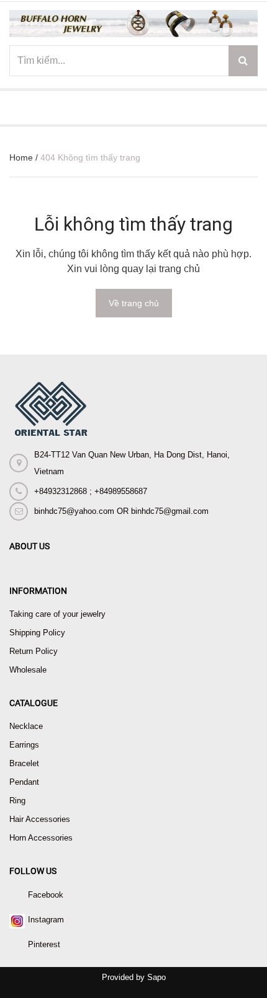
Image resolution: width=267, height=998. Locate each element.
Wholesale (28, 669)
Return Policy (33, 651)
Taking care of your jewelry (57, 614)
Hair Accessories (39, 819)
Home (21, 157)
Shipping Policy (37, 632)
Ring (17, 800)
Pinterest (44, 944)
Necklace (26, 726)
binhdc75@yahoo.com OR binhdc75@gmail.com (121, 511)
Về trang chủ (134, 303)
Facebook (45, 894)
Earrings (24, 744)
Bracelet (24, 763)
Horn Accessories (41, 837)
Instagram (46, 919)
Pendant (24, 782)
